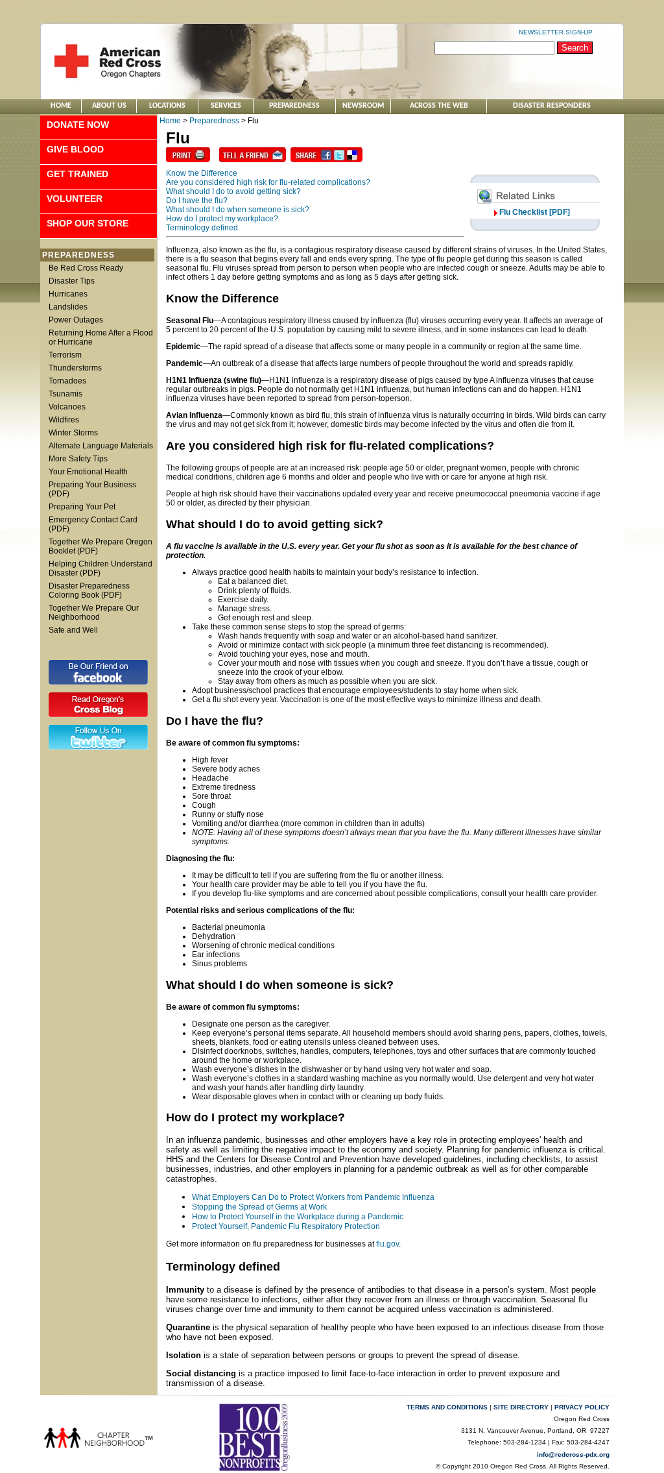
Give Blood (75, 149)
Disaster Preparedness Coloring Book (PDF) (89, 590)
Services (226, 106)
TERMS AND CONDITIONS (447, 1407)
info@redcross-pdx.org (573, 1454)
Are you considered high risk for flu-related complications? (268, 182)
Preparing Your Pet (82, 506)
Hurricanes (68, 293)
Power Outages (76, 319)
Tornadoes (67, 380)
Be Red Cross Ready (86, 268)
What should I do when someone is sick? (237, 209)
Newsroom (363, 106)
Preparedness (294, 106)
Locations (167, 106)
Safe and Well (73, 630)
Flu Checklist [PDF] (534, 212)
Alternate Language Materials (101, 445)
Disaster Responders (552, 106)
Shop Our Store (87, 223)
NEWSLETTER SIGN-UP (556, 32)
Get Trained (77, 174)
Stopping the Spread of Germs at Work (259, 1206)
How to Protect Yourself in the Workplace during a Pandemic (297, 1216)
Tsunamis (65, 393)
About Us (109, 106)
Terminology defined (202, 227)
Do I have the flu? (197, 200)
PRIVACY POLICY (582, 1407)
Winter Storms (73, 432)
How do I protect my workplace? (222, 218)
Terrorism (65, 354)
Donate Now (78, 124)
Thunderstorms (75, 367)
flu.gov (387, 1243)
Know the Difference (201, 173)
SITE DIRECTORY (521, 1407)
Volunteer (74, 198)
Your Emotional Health (88, 471)
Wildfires (64, 419)
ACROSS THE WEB (439, 106)
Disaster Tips (72, 281)
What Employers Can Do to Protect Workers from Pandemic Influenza (313, 1197)
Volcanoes (67, 406)
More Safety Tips (78, 458)
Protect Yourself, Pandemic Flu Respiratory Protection (286, 1226)
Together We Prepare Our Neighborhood (94, 612)
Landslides (68, 306)
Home (61, 106)
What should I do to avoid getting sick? (233, 191)
